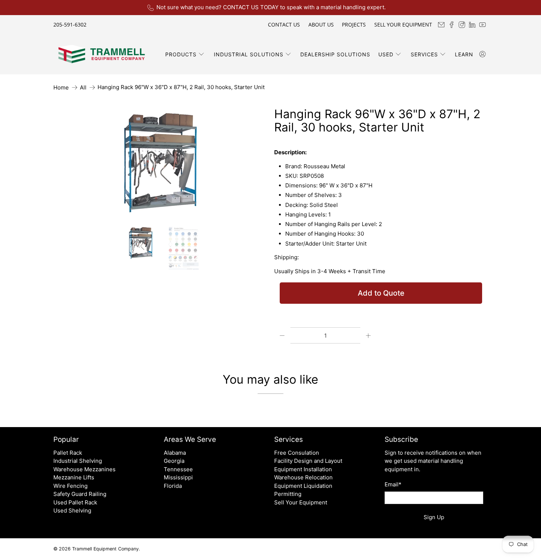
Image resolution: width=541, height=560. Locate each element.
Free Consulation (296, 452)
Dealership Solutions (335, 54)
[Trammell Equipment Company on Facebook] (451, 24)
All (83, 87)
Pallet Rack (67, 452)
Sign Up (434, 517)
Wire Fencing (70, 485)
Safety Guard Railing (79, 493)
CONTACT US (284, 24)
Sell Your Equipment (300, 502)
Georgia (174, 460)
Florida (173, 485)
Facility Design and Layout (308, 460)
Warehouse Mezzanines (84, 469)
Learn (464, 54)
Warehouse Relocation (303, 477)
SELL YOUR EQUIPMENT (403, 24)
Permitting (287, 493)
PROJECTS (354, 24)
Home (61, 87)
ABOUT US (321, 24)
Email (393, 484)
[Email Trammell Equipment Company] (441, 24)
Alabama (175, 452)
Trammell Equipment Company (105, 549)
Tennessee (178, 469)
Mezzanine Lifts (73, 477)
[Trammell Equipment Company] (101, 54)
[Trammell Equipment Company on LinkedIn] (472, 24)
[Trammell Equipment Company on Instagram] (462, 24)
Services (424, 54)
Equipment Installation (303, 469)
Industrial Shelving (77, 460)
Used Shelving (72, 510)
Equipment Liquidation (303, 485)
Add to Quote (381, 293)
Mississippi (178, 477)
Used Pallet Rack (75, 502)
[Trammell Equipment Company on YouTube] (482, 24)
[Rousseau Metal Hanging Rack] (160, 163)
